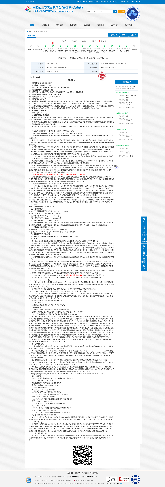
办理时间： (122, 119)
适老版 (138, 1)
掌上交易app (113, 1)
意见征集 (115, 35)
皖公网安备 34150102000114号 (84, 480)
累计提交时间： (120, 86)
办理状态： (122, 100)
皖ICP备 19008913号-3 (58, 477)
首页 (32, 25)
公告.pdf (116, 168)
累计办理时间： (120, 88)
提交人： (123, 95)
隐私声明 (77, 473)
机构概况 (128, 25)
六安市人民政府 (82, 1)
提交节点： (122, 103)
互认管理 (122, 1)
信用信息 (87, 25)
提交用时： (122, 107)
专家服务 (100, 25)
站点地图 (70, 473)
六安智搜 (121, 11)
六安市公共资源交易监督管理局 (98, 1)
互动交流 (114, 25)
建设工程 (45, 31)
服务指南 (59, 25)
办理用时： (122, 123)
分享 (134, 35)
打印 (125, 35)
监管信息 (73, 25)
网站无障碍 (130, 1)
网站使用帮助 (94, 473)
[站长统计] (119, 483)
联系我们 (85, 473)
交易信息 (45, 25)
